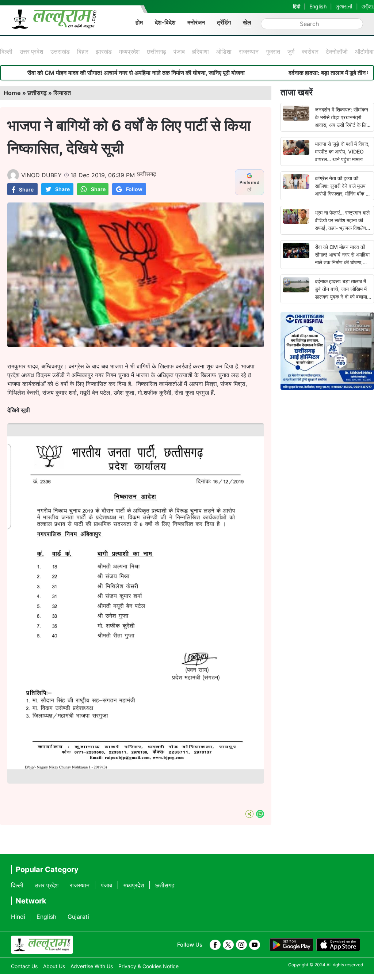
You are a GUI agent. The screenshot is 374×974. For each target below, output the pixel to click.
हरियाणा (200, 51)
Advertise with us (91, 966)
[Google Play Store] (291, 944)
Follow (134, 189)
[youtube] (254, 945)
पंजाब (179, 51)
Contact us (24, 966)
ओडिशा (224, 51)
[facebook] (215, 945)
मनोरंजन (196, 22)
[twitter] (228, 945)
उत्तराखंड (60, 51)
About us (54, 966)
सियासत (62, 92)
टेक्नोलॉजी (337, 51)
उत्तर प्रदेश (31, 51)
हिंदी (296, 6)
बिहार (82, 51)
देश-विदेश (165, 22)
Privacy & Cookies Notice (148, 966)
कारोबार (310, 51)
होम (139, 22)
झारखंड (104, 51)
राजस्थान (249, 51)
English (318, 6)
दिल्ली (6, 51)
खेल (247, 22)
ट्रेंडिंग (224, 22)
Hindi (18, 916)
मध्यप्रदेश (129, 51)
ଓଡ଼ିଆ (368, 6)
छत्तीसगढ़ (156, 51)
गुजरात (273, 51)
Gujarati (78, 916)
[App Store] (338, 944)
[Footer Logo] (42, 945)
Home (12, 92)
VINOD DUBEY (41, 175)
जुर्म (290, 51)
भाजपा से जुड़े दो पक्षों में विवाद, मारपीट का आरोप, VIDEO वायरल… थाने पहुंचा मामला (342, 151)
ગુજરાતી (344, 6)
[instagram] (241, 945)
